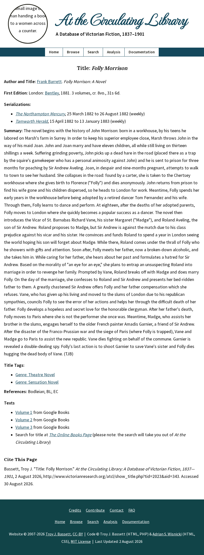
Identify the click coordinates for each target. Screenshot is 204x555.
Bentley (52, 93)
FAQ (131, 510)
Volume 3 (23, 427)
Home (54, 52)
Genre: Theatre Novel (35, 374)
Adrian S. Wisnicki (167, 533)
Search (93, 52)
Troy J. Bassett (58, 533)
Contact (117, 510)
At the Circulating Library (121, 19)
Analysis (113, 52)
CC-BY (78, 533)
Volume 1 (23, 412)
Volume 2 (23, 420)
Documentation (142, 52)
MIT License (81, 541)
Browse (73, 52)
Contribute (95, 510)
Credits (75, 510)
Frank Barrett (49, 81)
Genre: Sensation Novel (36, 382)
